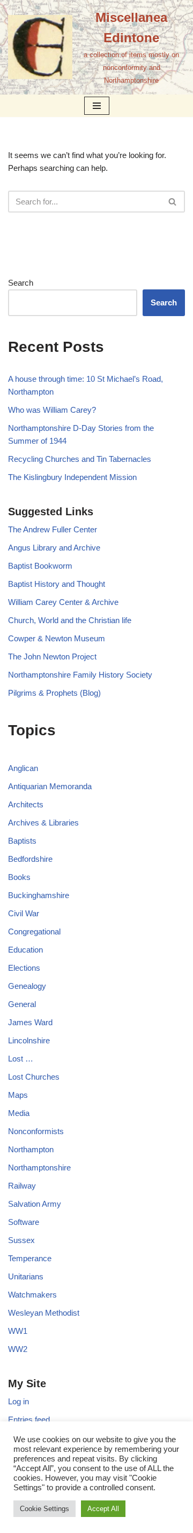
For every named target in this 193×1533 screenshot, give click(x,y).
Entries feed (29, 1419)
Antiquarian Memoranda (50, 786)
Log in (18, 1401)
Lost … (20, 1058)
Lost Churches (34, 1076)
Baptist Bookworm (40, 565)
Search (20, 282)
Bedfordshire (30, 858)
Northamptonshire (39, 1167)
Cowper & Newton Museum (56, 638)
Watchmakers (32, 1294)
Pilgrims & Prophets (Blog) (54, 692)
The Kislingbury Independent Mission (72, 477)
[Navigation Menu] (96, 106)
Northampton (31, 1149)
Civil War (23, 913)
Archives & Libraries (43, 822)
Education (25, 949)
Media (18, 1113)
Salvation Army (34, 1203)
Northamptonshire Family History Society (80, 674)
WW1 (17, 1330)
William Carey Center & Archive (63, 602)
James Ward (30, 1022)
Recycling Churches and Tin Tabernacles (79, 458)
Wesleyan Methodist (43, 1312)
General (22, 1004)
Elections (24, 967)
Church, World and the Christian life (69, 620)
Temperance (29, 1258)
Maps (18, 1094)
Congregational (34, 931)
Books (19, 877)
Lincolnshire (29, 1040)
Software (23, 1222)
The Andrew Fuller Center (52, 529)
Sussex (21, 1240)
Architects (25, 804)
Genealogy (27, 985)
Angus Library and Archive (54, 547)
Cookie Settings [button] (44, 1509)
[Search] (173, 202)
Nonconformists (36, 1131)
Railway (22, 1185)
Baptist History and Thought (56, 583)
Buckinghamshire (38, 895)
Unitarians (25, 1276)
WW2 (17, 1349)
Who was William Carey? (52, 409)
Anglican (23, 768)
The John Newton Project (52, 656)
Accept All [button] (103, 1509)
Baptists (22, 840)
